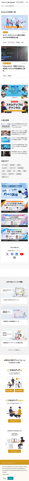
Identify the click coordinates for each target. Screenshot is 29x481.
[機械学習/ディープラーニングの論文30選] (14, 334)
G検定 (24, 171)
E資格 (19, 171)
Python (4, 174)
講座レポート (5, 177)
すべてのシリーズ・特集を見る (14, 350)
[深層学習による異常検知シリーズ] (14, 313)
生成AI (18, 165)
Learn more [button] (5, 474)
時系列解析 (20, 168)
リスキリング (12, 168)
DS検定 (9, 171)
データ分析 (4, 165)
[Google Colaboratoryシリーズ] (14, 291)
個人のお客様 (9, 390)
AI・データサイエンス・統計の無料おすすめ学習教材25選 (14, 36)
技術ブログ (11, 174)
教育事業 (19, 174)
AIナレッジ (5, 32)
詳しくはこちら (14, 420)
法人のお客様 (19, 390)
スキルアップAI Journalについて (8, 462)
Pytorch (4, 42)
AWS (3, 171)
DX (14, 171)
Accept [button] (10, 478)
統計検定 (12, 165)
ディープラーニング (11, 42)
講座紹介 (9, 75)
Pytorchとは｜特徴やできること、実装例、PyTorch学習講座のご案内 (14, 68)
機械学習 (18, 42)
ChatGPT (4, 168)
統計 (22, 42)
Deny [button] (4, 478)
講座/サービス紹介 (6, 63)
